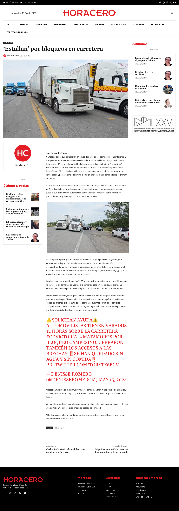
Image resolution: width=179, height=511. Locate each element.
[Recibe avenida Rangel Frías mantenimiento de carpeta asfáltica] (35, 197)
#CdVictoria (61, 337)
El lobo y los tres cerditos (144, 73)
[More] (125, 144)
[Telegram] (112, 144)
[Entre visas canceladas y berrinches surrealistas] (168, 103)
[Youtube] (174, 2)
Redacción (14, 55)
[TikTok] (167, 2)
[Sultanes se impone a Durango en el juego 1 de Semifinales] (35, 211)
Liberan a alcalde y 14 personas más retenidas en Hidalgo (17, 224)
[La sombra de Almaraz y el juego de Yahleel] (35, 237)
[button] (172, 12)
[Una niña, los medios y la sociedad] (168, 89)
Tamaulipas (8, 43)
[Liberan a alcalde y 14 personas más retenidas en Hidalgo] (35, 224)
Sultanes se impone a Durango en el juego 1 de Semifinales (17, 211)
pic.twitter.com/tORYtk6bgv (82, 365)
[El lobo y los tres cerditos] (168, 75)
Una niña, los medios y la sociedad (147, 87)
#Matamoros (96, 337)
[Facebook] (160, 2)
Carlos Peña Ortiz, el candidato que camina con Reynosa (65, 450)
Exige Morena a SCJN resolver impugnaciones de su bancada (111, 450)
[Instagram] (163, 2)
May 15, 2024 (113, 380)
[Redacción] (5, 55)
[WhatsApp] (106, 144)
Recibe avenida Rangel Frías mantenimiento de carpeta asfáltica (16, 198)
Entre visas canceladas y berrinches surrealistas (148, 101)
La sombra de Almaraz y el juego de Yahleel (17, 237)
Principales (58, 428)
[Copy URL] (118, 144)
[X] (171, 2)
